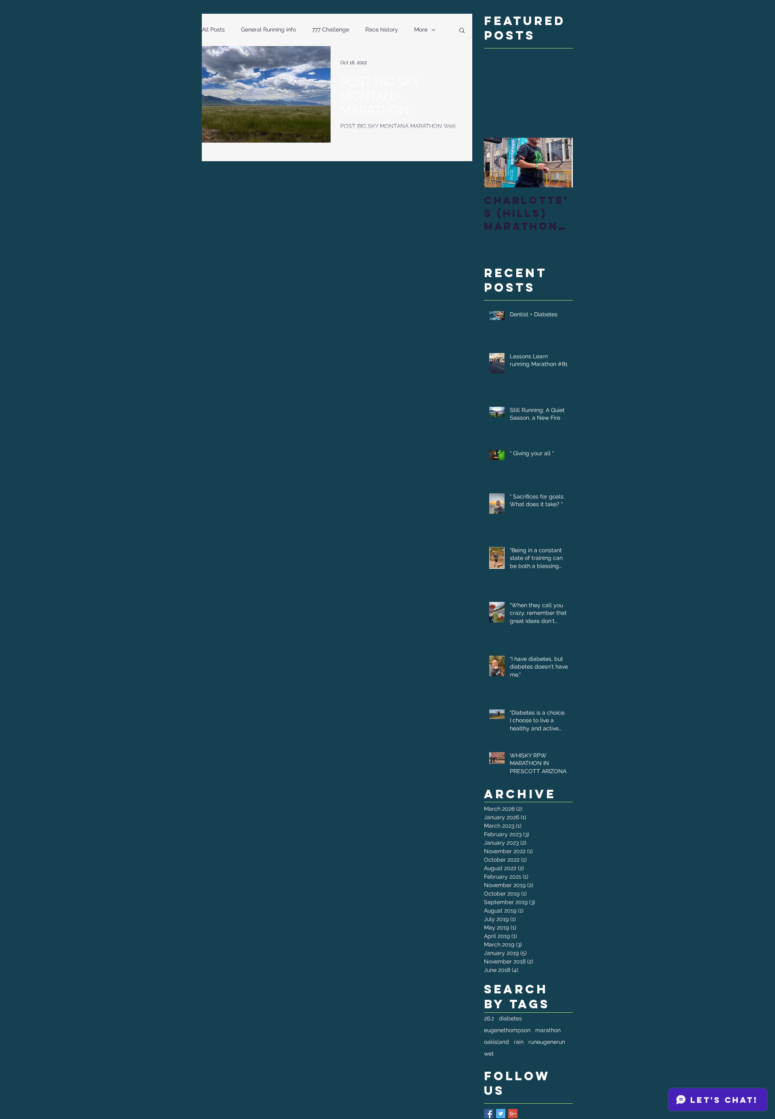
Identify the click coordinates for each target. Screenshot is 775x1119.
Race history (381, 29)
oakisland (496, 1042)
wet (489, 1053)
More (420, 29)
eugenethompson (507, 1030)
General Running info (268, 29)
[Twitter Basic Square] (500, 1113)
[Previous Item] (497, 162)
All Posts (213, 29)
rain (519, 1042)
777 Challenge (330, 29)
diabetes (510, 1018)
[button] (462, 31)
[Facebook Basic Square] (488, 1113)
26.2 (489, 1018)
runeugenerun (546, 1042)
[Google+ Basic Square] (512, 1113)
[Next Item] (559, 162)
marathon (548, 1030)
